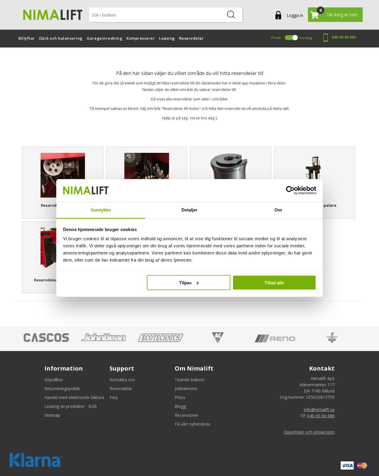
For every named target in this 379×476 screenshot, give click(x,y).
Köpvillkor (53, 379)
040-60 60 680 (344, 37)
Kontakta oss (122, 379)
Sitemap (52, 415)
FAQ (114, 397)
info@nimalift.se (319, 409)
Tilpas (185, 282)
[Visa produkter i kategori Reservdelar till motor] (62, 175)
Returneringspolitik (62, 388)
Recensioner (186, 415)
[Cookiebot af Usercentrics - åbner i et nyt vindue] (290, 190)
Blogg (180, 406)
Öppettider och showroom (309, 432)
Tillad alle (274, 282)
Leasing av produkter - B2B (70, 406)
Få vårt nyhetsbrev (192, 424)
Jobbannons (186, 388)
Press (180, 397)
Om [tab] (278, 209)
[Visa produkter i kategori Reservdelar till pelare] (314, 175)
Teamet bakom (189, 379)
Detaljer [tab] (190, 209)
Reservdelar (121, 388)
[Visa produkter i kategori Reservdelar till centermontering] (230, 175)
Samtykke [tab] (101, 209)
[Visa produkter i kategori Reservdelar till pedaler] (147, 175)
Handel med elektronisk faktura (74, 397)
